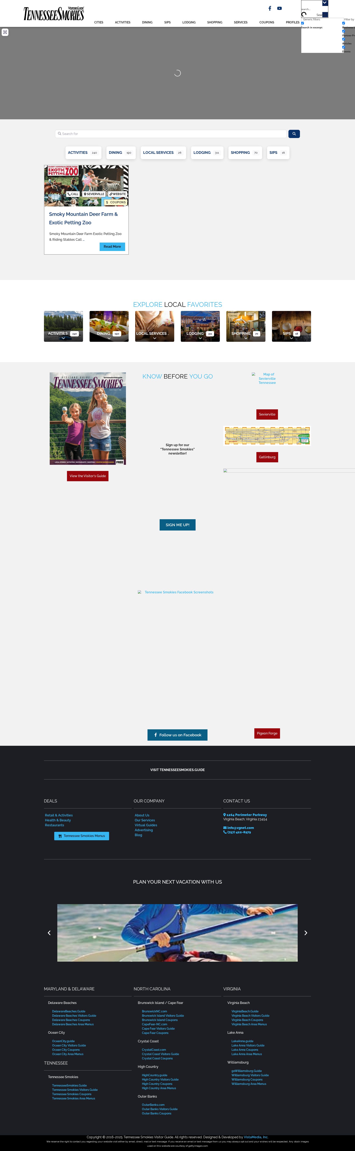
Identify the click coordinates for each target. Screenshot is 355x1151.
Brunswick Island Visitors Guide (163, 1015)
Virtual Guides (146, 825)
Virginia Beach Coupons (247, 1020)
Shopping (214, 22)
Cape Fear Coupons (155, 1033)
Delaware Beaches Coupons (71, 1020)
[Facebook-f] (269, 8)
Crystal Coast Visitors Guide (160, 1054)
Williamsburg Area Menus (249, 1083)
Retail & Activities (59, 815)
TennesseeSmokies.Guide (69, 1085)
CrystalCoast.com (154, 1049)
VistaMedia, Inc (256, 1137)
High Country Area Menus (159, 1088)
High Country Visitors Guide (160, 1079)
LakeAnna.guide (242, 1041)
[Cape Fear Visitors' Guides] (177, 933)
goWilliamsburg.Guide (247, 1071)
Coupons (266, 22)
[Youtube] (279, 8)
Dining (147, 22)
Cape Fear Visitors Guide (158, 1028)
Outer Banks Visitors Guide (160, 1109)
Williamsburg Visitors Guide (250, 1075)
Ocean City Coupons (66, 1049)
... (83, 240)
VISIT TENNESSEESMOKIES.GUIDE (177, 770)
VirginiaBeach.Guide (245, 1011)
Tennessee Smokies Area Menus (73, 1098)
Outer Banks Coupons (156, 1113)
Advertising (144, 830)
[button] (49, 933)
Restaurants (54, 825)
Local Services (158, 152)
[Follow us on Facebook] (177, 628)
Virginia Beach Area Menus (249, 1024)
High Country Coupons (157, 1083)
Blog (138, 835)
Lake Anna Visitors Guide (248, 1045)
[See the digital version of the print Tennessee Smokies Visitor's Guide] (88, 418)
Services (241, 22)
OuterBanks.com (153, 1104)
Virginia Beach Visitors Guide (250, 1015)
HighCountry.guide (154, 1075)
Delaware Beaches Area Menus (73, 1024)
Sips (167, 22)
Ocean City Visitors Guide (69, 1045)
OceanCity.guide (63, 1041)
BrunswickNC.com (154, 1011)
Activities (122, 22)
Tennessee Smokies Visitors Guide (75, 1089)
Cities (98, 22)
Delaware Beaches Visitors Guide (74, 1015)
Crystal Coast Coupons (157, 1058)
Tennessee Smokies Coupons (71, 1094)
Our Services (145, 820)
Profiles (293, 22)
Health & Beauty (58, 820)
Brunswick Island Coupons (160, 1020)
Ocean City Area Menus (67, 1054)
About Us (142, 815)
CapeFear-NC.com (154, 1024)
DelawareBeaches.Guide (68, 1011)
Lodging (189, 22)
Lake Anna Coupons (245, 1049)
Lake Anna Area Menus (247, 1054)
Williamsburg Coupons (247, 1079)
